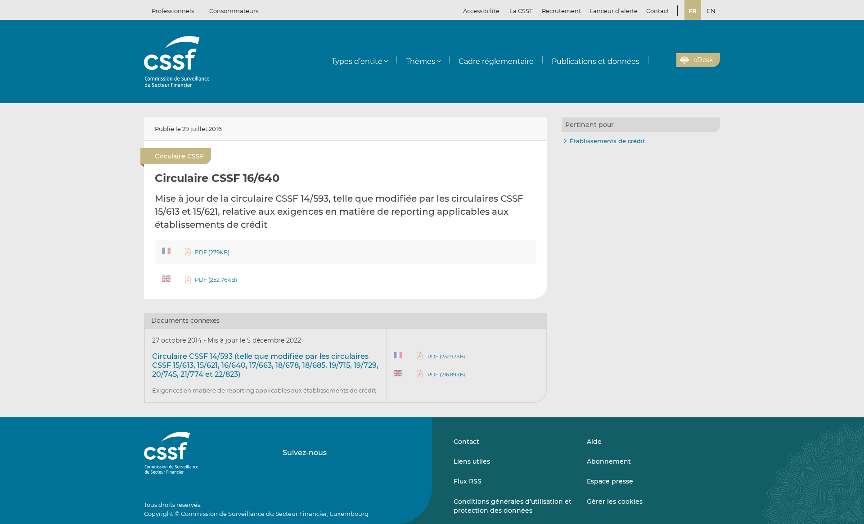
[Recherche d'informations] (655, 60)
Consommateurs (233, 10)
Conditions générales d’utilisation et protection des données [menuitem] (513, 506)
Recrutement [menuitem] (561, 10)
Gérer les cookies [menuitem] (615, 501)
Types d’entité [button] (357, 61)
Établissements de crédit (607, 141)
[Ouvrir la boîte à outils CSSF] (666, 60)
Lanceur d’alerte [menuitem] (614, 10)
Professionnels (173, 10)
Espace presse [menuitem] (610, 481)
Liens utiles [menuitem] (472, 461)
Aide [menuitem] (594, 442)
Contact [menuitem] (657, 10)
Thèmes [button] (420, 61)
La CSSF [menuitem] (521, 10)
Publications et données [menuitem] (595, 61)
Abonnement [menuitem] (609, 461)
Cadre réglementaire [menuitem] (496, 61)
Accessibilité (481, 10)
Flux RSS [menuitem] (468, 481)
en (711, 10)
